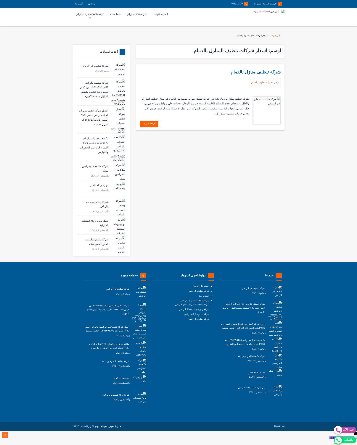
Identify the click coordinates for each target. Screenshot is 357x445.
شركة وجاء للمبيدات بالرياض (97, 204)
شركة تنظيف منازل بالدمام (256, 71)
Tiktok (333, 437)
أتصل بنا (79, 3)
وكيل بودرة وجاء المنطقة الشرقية (94, 223)
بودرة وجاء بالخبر (99, 185)
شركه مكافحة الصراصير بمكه (95, 168)
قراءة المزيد (149, 123)
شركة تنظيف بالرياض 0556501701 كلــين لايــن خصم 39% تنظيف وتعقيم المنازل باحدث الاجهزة (94, 89)
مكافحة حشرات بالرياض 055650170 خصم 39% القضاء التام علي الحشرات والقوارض (94, 145)
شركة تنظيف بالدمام (261, 82)
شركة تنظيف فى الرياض (94, 65)
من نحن (91, 3)
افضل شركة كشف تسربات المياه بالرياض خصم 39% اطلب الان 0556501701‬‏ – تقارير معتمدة (93, 117)
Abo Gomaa (279, 426)
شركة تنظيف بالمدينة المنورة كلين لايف (96, 242)
